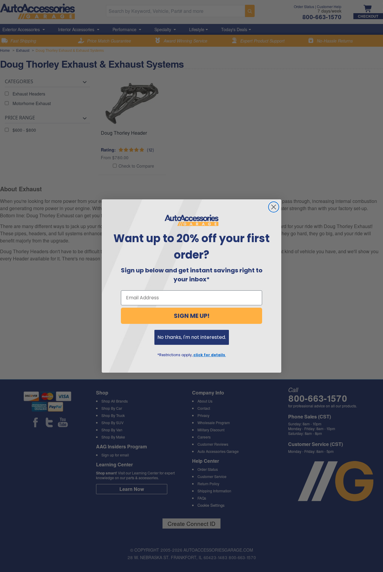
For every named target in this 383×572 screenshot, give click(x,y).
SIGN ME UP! (191, 316)
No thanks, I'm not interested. (191, 337)
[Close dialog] (273, 207)
